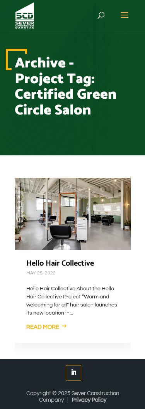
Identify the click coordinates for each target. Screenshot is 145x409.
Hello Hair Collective (60, 263)
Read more (42, 327)
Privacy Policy (89, 400)
